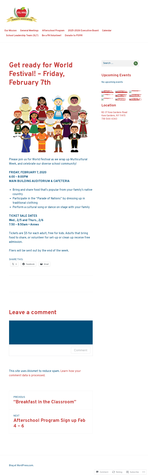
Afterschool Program (53, 30)
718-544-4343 (109, 119)
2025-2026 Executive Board (83, 30)
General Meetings (29, 30)
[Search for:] (120, 63)
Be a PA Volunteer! (51, 35)
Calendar (106, 30)
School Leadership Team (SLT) (22, 35)
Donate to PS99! (74, 35)
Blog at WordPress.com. (21, 465)
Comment (80, 350)
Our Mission (10, 30)
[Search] (136, 63)
